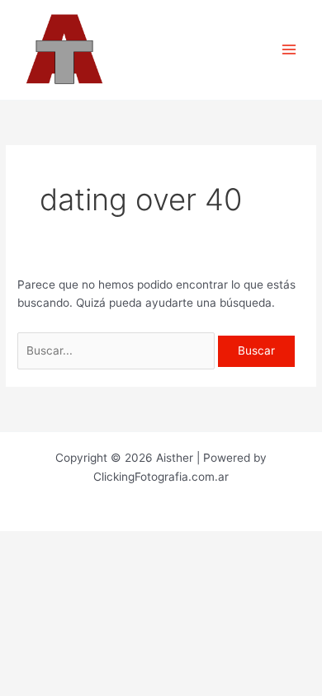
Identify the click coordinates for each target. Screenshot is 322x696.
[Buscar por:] (117, 350)
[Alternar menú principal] (289, 50)
